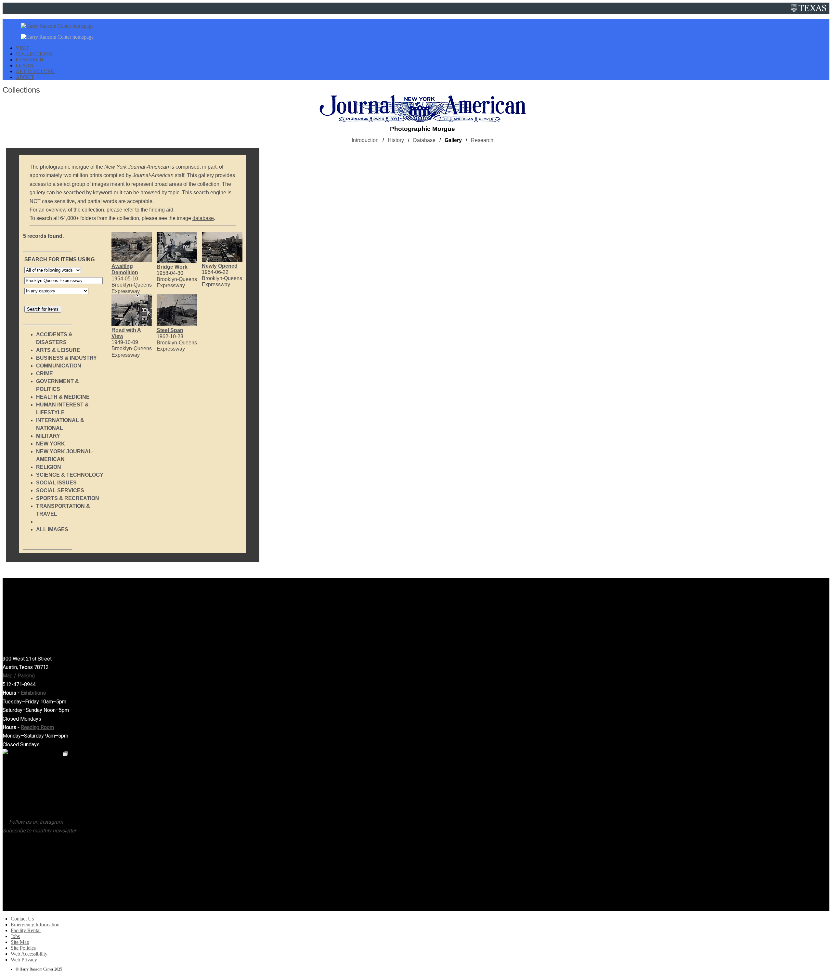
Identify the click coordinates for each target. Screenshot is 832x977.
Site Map (20, 942)
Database (424, 140)
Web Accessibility (29, 954)
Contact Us (22, 918)
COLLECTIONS (34, 54)
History (396, 140)
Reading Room (37, 727)
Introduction (365, 140)
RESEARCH (30, 59)
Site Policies (23, 948)
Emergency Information (35, 924)
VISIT (22, 48)
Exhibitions (33, 693)
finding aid (161, 209)
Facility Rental (26, 930)
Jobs (15, 936)
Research (482, 140)
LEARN (24, 65)
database (203, 218)
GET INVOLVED (35, 71)
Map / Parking (19, 676)
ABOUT (25, 77)
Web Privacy (24, 959)
